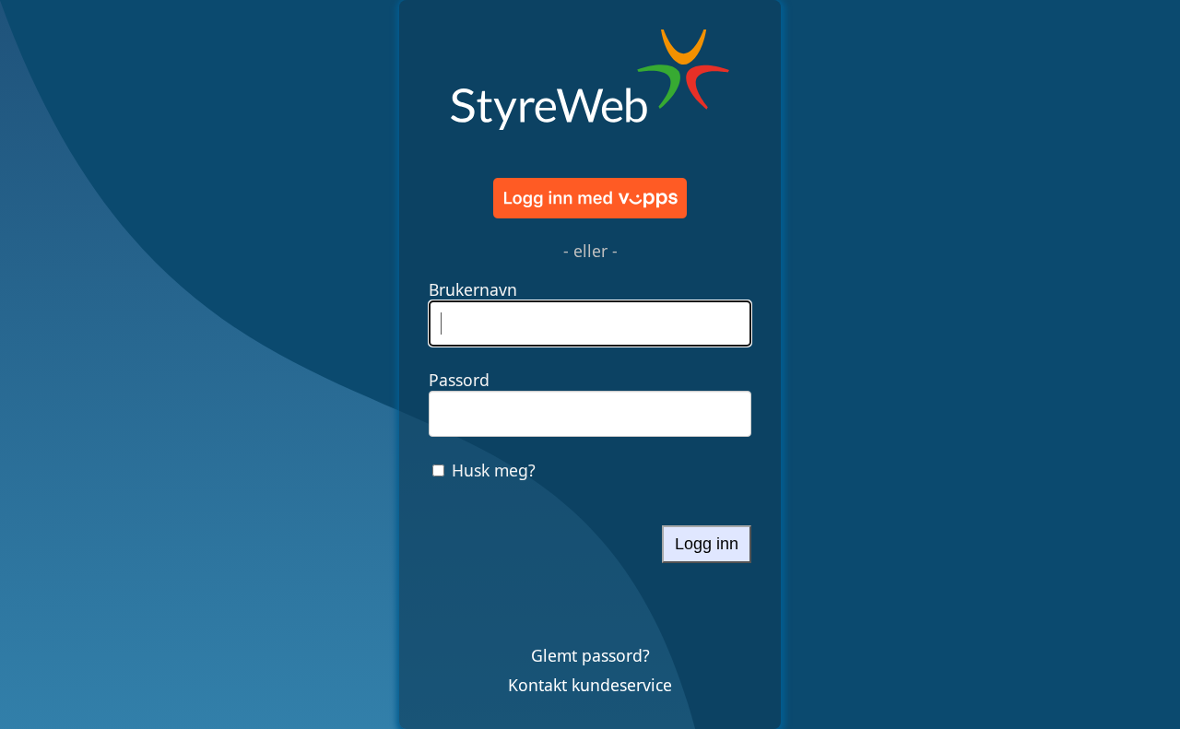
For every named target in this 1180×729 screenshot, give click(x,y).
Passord (459, 380)
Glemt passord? (590, 655)
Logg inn (706, 544)
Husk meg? (494, 470)
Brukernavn (473, 289)
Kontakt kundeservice (590, 685)
